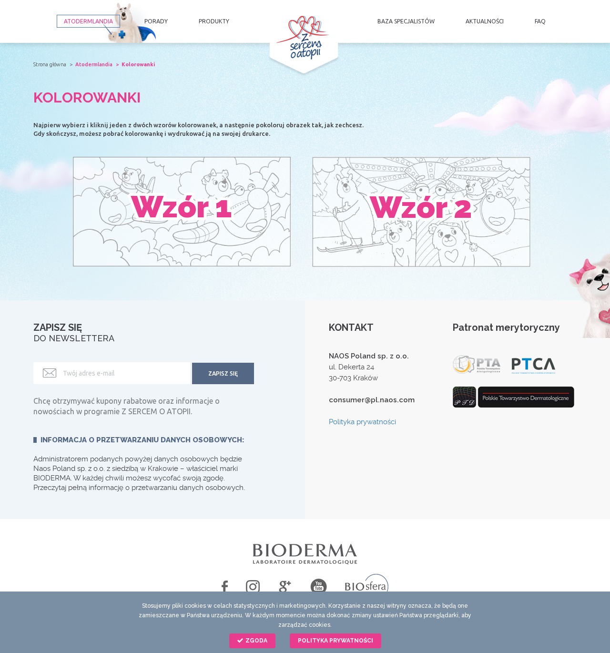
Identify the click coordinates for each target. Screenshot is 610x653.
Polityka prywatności (362, 422)
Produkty (214, 21)
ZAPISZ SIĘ (223, 373)
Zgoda (255, 640)
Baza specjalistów (406, 21)
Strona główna (49, 64)
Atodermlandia (88, 21)
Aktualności (485, 21)
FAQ (540, 21)
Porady (156, 21)
